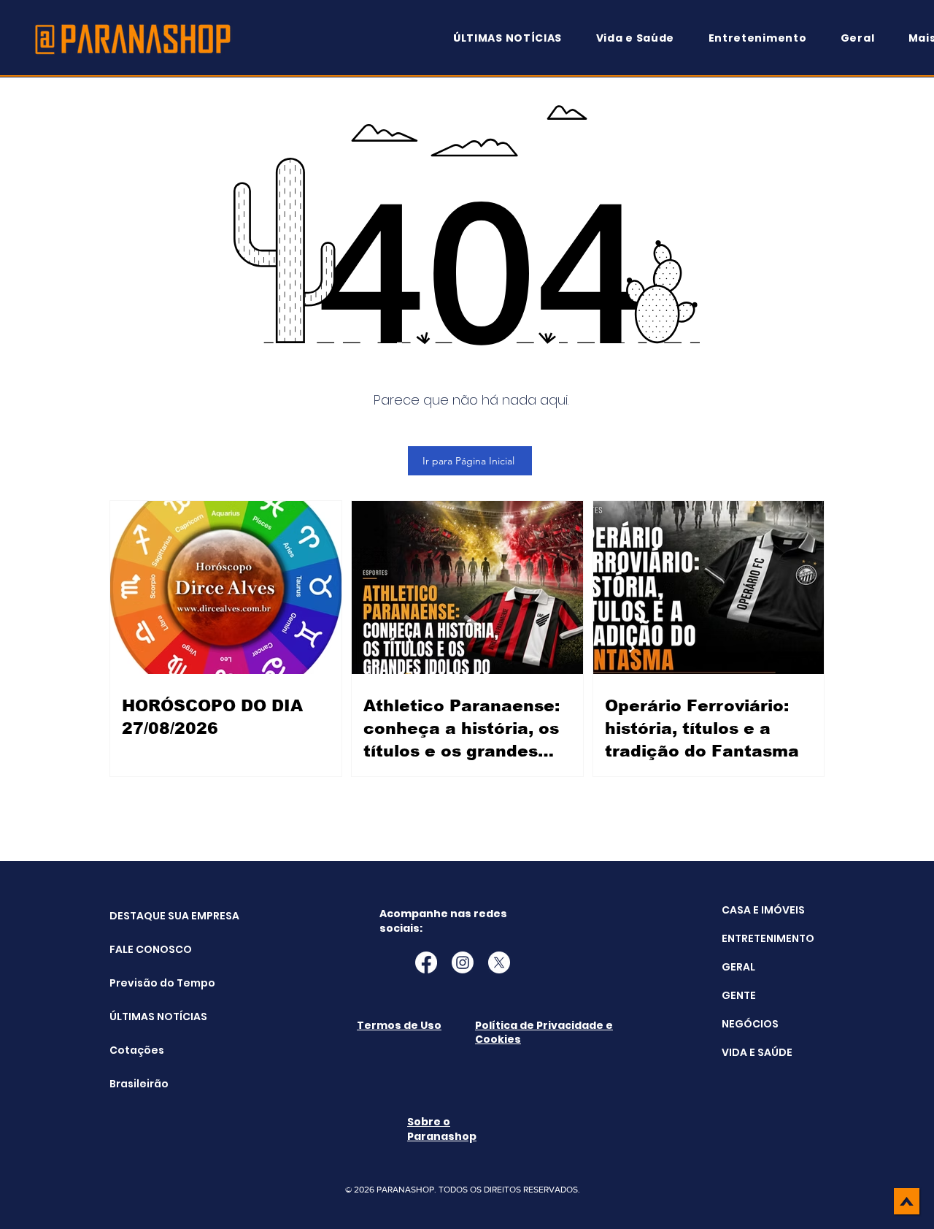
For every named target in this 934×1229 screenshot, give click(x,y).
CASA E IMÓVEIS (763, 910)
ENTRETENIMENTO (768, 938)
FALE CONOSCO (146, 949)
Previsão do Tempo (146, 983)
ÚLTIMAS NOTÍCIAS (146, 1016)
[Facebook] (426, 962)
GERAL (738, 967)
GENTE (739, 995)
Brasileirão (139, 1083)
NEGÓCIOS (750, 1023)
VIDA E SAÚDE (757, 1052)
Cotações (136, 1050)
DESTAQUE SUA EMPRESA (146, 915)
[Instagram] (463, 962)
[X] (499, 962)
